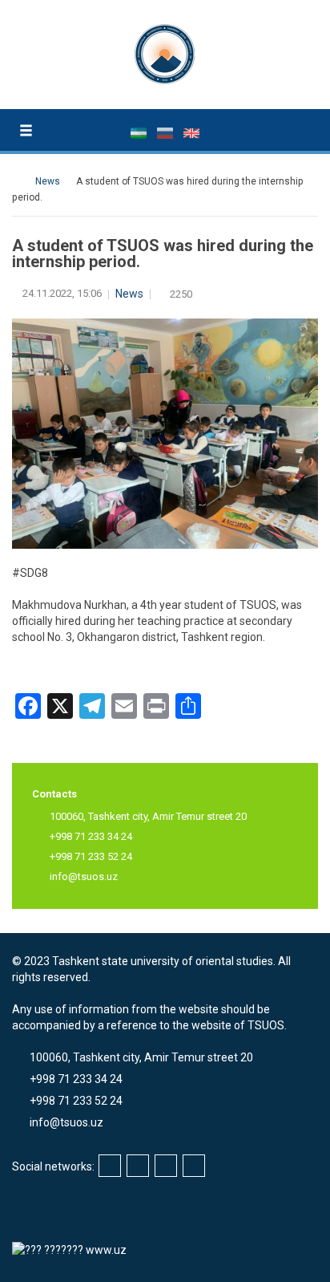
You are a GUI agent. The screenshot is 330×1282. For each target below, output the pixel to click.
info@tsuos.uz (84, 876)
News (129, 293)
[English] (191, 132)
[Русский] (166, 132)
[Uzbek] (140, 132)
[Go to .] (19, 181)
